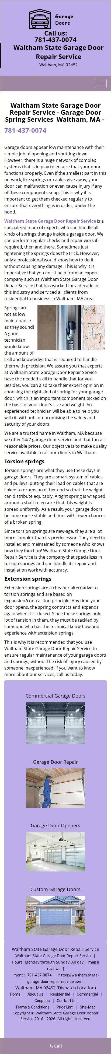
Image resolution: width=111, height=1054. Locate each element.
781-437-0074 (55, 39)
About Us (35, 994)
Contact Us (67, 1001)
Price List (65, 1007)
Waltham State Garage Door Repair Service (50, 221)
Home (15, 994)
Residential (60, 994)
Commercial (87, 994)
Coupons (42, 1001)
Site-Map (88, 1007)
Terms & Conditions (32, 1007)
